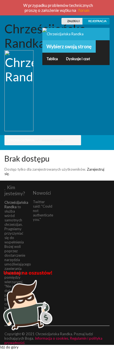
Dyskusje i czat (78, 59)
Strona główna (20, 140)
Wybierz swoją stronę (69, 46)
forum (83, 10)
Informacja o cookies (51, 338)
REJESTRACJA (97, 21)
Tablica (52, 59)
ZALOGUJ (73, 21)
